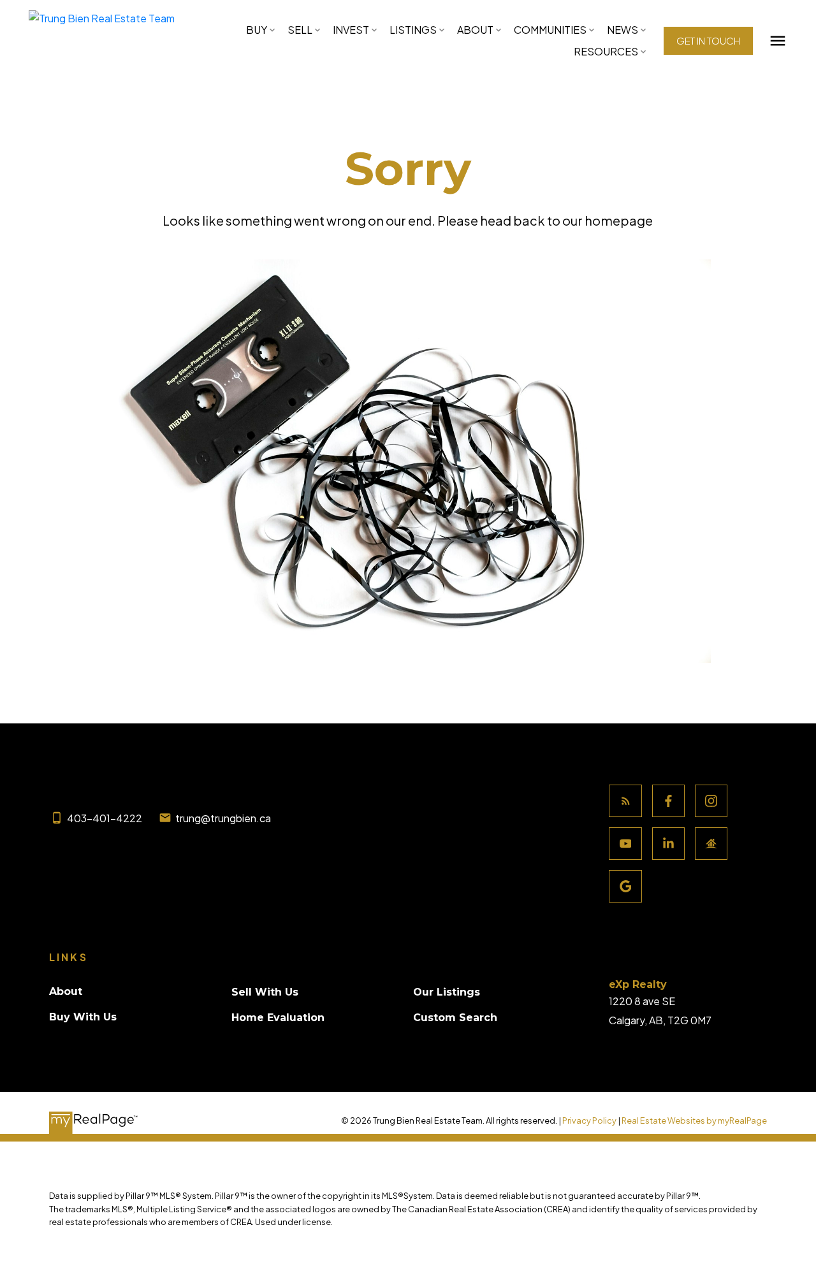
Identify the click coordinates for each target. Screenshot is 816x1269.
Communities (550, 29)
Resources (606, 51)
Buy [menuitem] (256, 29)
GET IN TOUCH (708, 41)
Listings (413, 29)
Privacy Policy (589, 1120)
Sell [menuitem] (300, 29)
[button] (708, 41)
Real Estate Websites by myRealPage (694, 1120)
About (475, 29)
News (622, 29)
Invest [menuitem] (351, 29)
